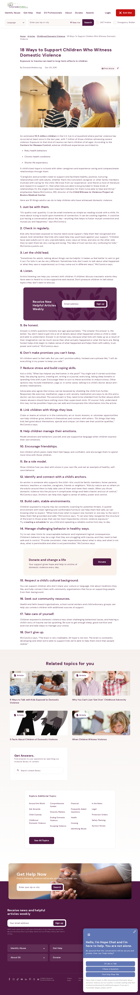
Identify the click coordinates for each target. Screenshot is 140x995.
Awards (90, 12)
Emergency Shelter (126, 22)
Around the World (37, 803)
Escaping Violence (58, 826)
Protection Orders (100, 814)
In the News (97, 803)
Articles (31, 36)
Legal (94, 809)
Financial (75, 803)
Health (74, 817)
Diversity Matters (57, 812)
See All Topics (41, 840)
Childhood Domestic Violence (51, 36)
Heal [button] (38, 12)
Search (88, 22)
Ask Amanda (34, 809)
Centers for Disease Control (35, 145)
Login (108, 12)
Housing (74, 823)
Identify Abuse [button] (12, 12)
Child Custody (35, 814)
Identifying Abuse (78, 828)
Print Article (108, 68)
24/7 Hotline (105, 22)
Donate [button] (79, 12)
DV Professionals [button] (53, 12)
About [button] (68, 12)
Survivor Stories (98, 826)
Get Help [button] (28, 12)
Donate (102, 561)
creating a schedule (35, 522)
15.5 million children (46, 136)
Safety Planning (99, 820)
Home (23, 36)
